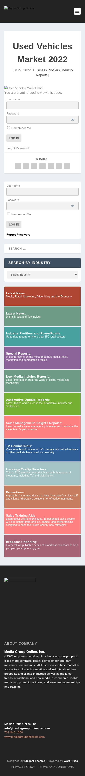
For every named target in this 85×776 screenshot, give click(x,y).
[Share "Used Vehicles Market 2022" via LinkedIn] (51, 166)
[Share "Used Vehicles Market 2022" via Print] (67, 166)
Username (13, 99)
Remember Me (21, 128)
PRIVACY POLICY (23, 766)
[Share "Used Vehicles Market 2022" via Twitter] (26, 166)
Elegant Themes (34, 760)
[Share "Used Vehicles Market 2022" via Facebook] (18, 166)
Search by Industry (29, 263)
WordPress (71, 760)
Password (12, 113)
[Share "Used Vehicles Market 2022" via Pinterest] (42, 166)
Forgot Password (17, 148)
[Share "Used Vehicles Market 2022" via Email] (59, 166)
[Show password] (72, 120)
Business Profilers (46, 70)
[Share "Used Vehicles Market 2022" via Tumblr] (34, 166)
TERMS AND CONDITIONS (56, 766)
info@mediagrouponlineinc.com (27, 728)
